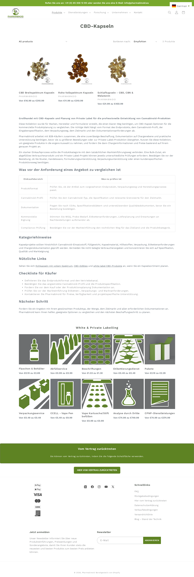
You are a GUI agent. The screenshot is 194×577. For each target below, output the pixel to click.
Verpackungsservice (31, 413)
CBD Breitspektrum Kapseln (37, 92)
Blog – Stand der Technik (147, 519)
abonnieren (152, 540)
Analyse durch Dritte (126, 413)
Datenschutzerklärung (146, 505)
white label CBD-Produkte (107, 266)
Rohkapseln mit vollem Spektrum (54, 266)
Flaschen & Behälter (32, 368)
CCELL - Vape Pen (61, 413)
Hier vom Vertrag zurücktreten (150, 501)
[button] (58, 12)
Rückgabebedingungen (146, 496)
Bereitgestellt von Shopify (108, 573)
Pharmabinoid (88, 573)
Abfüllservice (58, 368)
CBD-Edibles (81, 266)
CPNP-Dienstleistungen (160, 413)
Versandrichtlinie (143, 514)
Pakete (149, 368)
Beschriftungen (91, 368)
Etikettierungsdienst (126, 368)
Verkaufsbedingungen (146, 510)
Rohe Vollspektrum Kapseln (75, 92)
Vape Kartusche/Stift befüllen (95, 415)
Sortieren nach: (122, 41)
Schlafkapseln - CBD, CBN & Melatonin (115, 94)
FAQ (136, 491)
